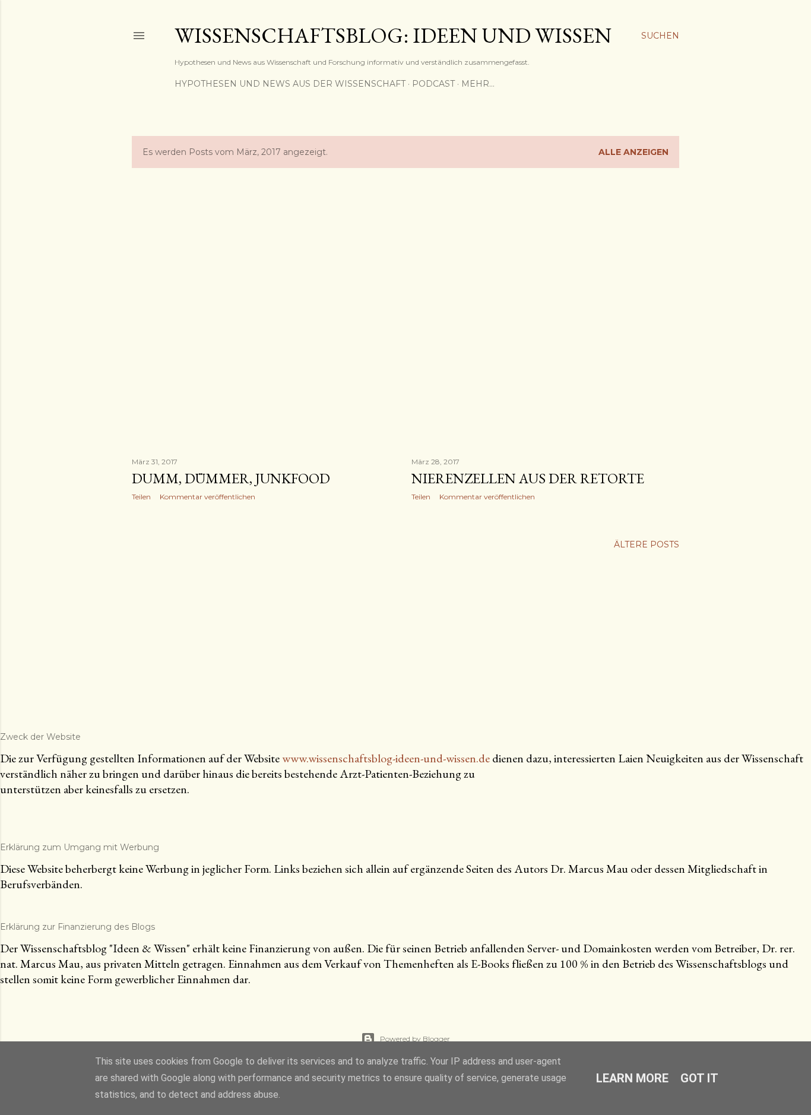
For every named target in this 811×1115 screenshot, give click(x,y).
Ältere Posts (646, 544)
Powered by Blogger (415, 1038)
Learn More (632, 1078)
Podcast (433, 83)
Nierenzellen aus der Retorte (527, 478)
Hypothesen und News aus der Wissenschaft (290, 83)
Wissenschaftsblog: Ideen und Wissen (393, 35)
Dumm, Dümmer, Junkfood (231, 478)
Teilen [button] (141, 496)
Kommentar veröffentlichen (207, 496)
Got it (699, 1078)
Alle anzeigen (633, 152)
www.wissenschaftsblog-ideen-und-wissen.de (386, 758)
